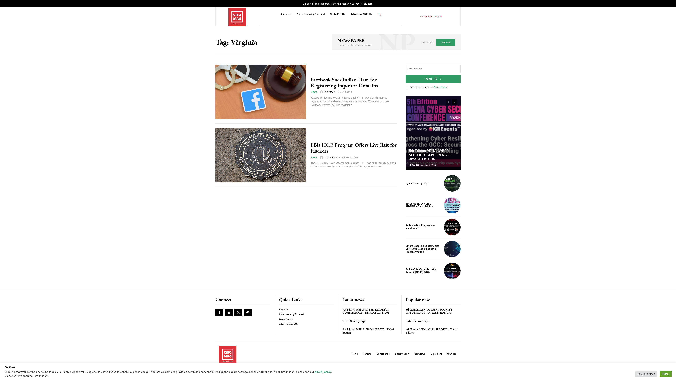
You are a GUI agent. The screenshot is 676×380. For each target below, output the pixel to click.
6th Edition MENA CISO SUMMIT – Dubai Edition (419, 205)
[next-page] (454, 102)
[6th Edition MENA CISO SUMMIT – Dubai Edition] (452, 205)
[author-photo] (322, 92)
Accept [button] (665, 373)
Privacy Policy (440, 87)
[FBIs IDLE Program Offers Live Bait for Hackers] (260, 155)
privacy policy (323, 371)
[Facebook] (219, 312)
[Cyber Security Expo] (452, 183)
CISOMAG (330, 92)
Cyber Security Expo (417, 183)
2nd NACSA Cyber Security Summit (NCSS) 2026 (421, 271)
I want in (431, 79)
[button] (379, 14)
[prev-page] (448, 102)
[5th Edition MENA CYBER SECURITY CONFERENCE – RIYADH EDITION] (433, 133)
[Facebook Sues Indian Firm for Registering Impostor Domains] (260, 92)
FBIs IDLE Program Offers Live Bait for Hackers (354, 147)
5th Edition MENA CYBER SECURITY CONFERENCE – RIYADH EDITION (430, 155)
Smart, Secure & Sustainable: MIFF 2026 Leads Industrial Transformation (422, 249)
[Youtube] (248, 312)
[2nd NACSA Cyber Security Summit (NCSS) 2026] (452, 271)
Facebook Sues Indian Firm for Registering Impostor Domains (344, 82)
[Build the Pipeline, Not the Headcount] (452, 227)
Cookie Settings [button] (646, 373)
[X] (238, 312)
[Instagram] (229, 312)
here (370, 3)
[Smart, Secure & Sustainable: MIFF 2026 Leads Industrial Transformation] (452, 249)
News (314, 92)
